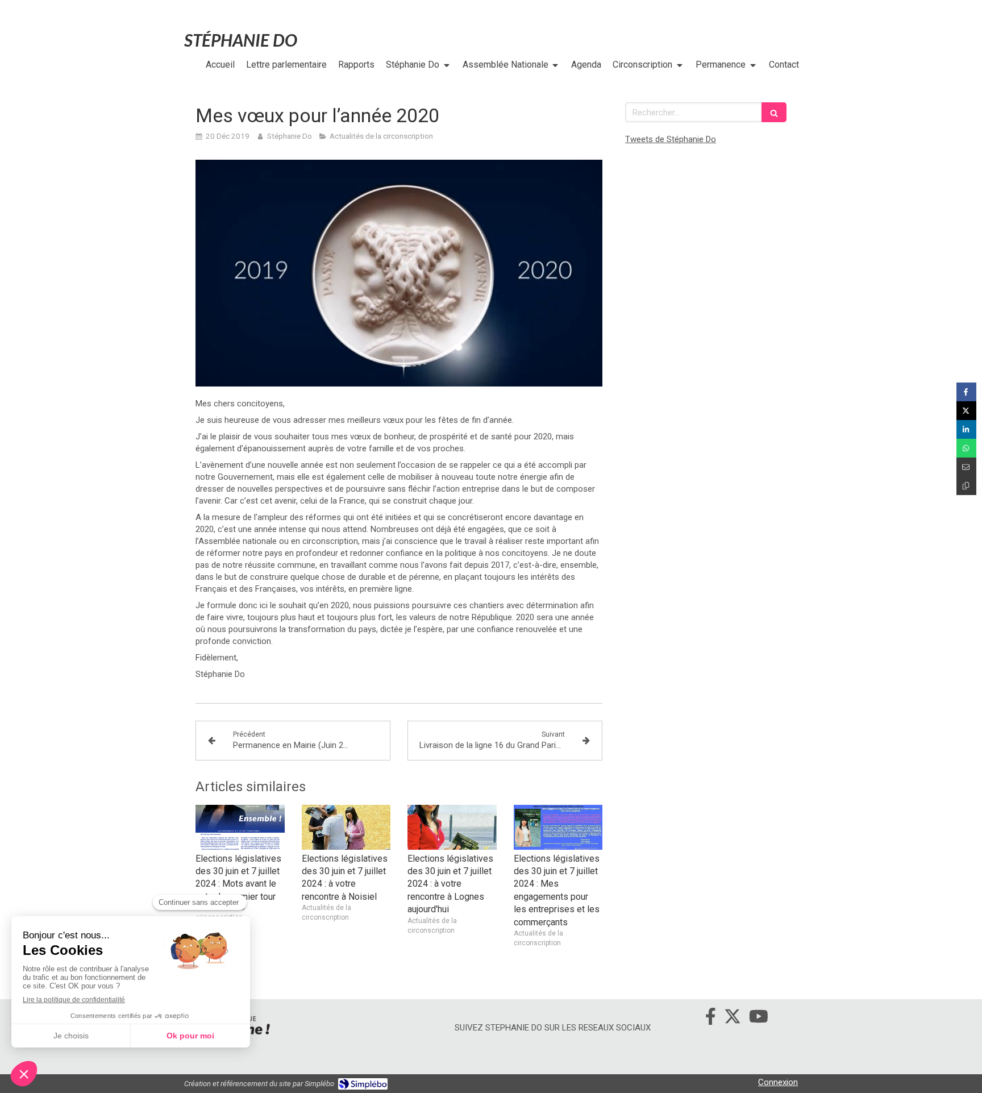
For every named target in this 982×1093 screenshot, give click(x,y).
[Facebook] (710, 1018)
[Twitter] (732, 1018)
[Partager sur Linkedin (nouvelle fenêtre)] (966, 429)
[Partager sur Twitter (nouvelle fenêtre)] (966, 410)
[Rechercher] (774, 112)
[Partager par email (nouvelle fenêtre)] (966, 467)
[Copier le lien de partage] (966, 485)
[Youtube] (758, 1018)
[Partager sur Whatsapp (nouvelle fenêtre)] (966, 448)
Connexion (778, 1082)
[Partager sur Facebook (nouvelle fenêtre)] (966, 392)
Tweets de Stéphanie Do (670, 139)
